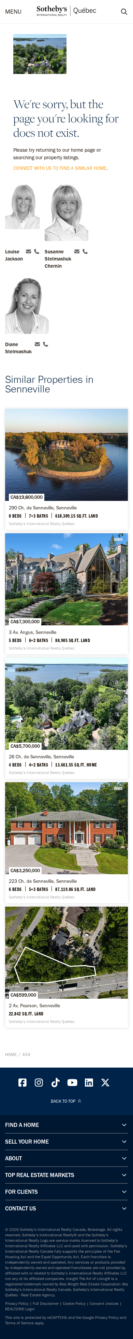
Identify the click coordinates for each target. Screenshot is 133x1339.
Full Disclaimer (46, 1303)
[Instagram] (39, 1084)
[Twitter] (106, 1084)
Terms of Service (19, 1323)
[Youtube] (72, 1084)
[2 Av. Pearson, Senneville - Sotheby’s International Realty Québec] (66, 967)
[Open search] (117, 12)
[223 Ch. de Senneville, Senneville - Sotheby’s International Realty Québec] (66, 842)
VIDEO (118, 539)
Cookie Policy (74, 1303)
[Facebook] (22, 1084)
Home (11, 1054)
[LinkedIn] (89, 1084)
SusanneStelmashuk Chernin (58, 259)
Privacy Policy (17, 1303)
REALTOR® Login (20, 1309)
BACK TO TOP (63, 1101)
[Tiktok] (55, 1084)
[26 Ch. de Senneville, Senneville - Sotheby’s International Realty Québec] (66, 718)
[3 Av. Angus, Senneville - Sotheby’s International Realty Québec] (66, 593)
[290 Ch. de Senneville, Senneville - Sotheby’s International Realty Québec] (66, 469)
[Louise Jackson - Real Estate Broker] (22, 213)
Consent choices (104, 1303)
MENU (13, 11)
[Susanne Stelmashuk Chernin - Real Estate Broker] (66, 213)
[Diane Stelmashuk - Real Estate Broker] (27, 306)
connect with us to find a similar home (59, 168)
